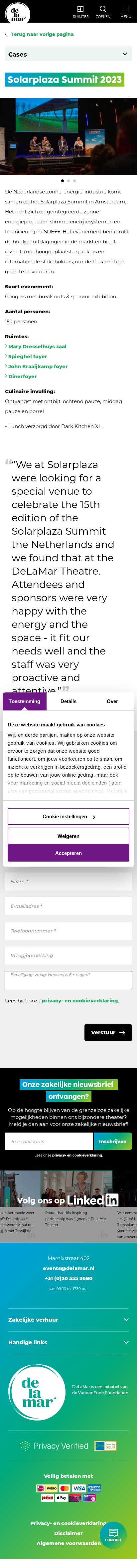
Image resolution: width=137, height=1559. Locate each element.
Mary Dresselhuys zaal (37, 346)
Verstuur (103, 1032)
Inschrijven (113, 1142)
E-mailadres (26, 906)
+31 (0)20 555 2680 (68, 1278)
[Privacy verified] (54, 1446)
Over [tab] (112, 701)
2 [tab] (68, 180)
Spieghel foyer (27, 356)
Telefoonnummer (33, 931)
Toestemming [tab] (24, 701)
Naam (19, 882)
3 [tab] (74, 180)
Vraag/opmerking (31, 955)
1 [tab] (62, 180)
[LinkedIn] (68, 1206)
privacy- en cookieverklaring (80, 1000)
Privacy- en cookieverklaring (68, 1523)
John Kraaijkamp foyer (38, 366)
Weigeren (68, 836)
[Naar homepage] (17, 15)
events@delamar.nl (68, 1268)
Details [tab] (69, 701)
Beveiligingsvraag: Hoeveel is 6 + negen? (50, 974)
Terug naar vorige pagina (42, 34)
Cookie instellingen (65, 816)
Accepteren (68, 853)
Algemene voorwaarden (69, 1543)
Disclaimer (68, 1533)
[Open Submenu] (124, 53)
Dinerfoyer (22, 376)
